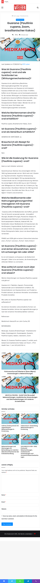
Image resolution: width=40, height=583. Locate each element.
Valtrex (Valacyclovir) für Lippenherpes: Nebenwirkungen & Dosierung (10, 428)
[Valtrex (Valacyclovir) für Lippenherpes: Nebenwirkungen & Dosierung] (10, 419)
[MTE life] (20, 7)
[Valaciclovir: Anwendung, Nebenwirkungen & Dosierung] (30, 419)
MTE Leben (26, 64)
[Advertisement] (20, 33)
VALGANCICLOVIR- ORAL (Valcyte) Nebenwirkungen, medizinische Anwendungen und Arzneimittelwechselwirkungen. (29, 452)
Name (3, 495)
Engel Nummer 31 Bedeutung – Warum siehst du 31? (20, 1)
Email (3, 502)
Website (3, 509)
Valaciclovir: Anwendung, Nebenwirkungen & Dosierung (29, 427)
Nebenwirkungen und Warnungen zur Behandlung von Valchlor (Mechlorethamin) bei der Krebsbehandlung (10, 450)
